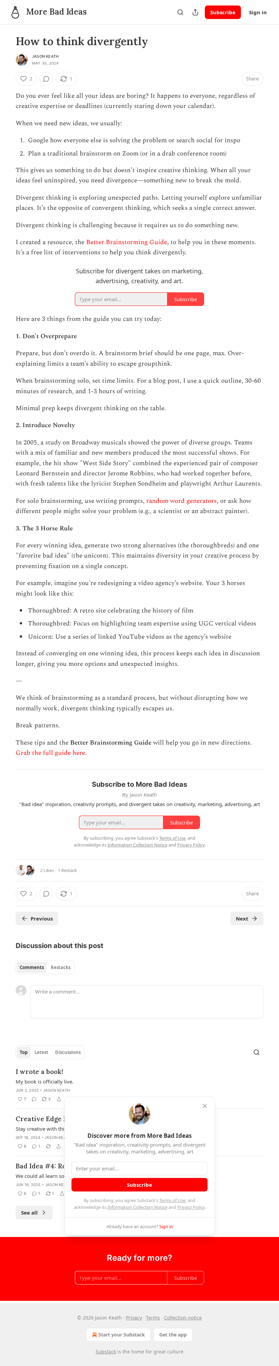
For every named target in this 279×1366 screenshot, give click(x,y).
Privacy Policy (190, 1207)
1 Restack (67, 870)
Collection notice (183, 1317)
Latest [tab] (41, 1052)
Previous (42, 918)
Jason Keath (45, 56)
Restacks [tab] (60, 967)
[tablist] (45, 967)
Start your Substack (121, 1334)
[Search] (180, 12)
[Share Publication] (195, 12)
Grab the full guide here (50, 753)
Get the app (173, 1334)
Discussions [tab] (68, 1052)
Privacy (134, 1317)
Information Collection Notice (137, 1207)
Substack (106, 1351)
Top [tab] (24, 1052)
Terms (153, 1317)
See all (29, 1212)
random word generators (181, 501)
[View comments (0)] (46, 79)
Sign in (258, 12)
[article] (139, 1085)
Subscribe (222, 12)
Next (242, 918)
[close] (204, 1105)
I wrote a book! (39, 1072)
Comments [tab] (32, 967)
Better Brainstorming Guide (126, 242)
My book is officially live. (44, 1081)
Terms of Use (172, 1200)
